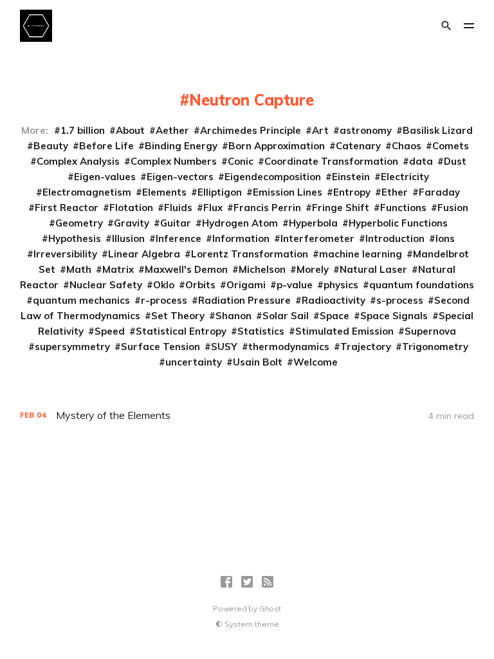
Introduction (395, 238)
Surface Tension (160, 346)
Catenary (358, 146)
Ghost (270, 608)
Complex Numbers (174, 161)
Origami (246, 285)
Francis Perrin (267, 207)
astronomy (366, 130)
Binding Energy (181, 146)
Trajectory (365, 346)
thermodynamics (288, 346)
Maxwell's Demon (186, 269)
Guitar (175, 223)
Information (241, 238)
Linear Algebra (144, 254)
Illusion (128, 238)
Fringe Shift (340, 207)
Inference (178, 238)
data (421, 161)
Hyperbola (313, 223)
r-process (164, 300)
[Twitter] (247, 581)
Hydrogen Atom (240, 223)
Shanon (233, 316)
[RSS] (267, 581)
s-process (399, 300)
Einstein (351, 177)
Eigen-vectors (180, 177)
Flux (213, 207)
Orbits (200, 285)
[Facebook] (226, 581)
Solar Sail (285, 316)
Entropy (351, 192)
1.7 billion (82, 130)
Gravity (131, 223)
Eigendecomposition (272, 177)
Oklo (163, 285)
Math (78, 269)
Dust (455, 161)
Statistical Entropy (181, 331)
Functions (403, 207)
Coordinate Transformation (331, 161)
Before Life (106, 146)
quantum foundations (421, 285)
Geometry (79, 223)
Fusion (452, 207)
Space (334, 316)
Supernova (430, 331)
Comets (450, 146)
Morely (313, 269)
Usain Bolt (257, 362)
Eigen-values (105, 177)
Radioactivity (333, 300)
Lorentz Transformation (249, 254)
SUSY (224, 346)
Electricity (405, 177)
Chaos (406, 146)
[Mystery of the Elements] (247, 415)
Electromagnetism (86, 192)
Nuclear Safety (105, 285)
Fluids (178, 207)
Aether (172, 130)
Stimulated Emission (344, 331)
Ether (394, 192)
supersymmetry (72, 346)
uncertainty (193, 362)
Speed (110, 331)
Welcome (315, 362)
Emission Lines (287, 192)
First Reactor (66, 207)
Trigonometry (435, 346)
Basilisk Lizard (438, 130)
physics (341, 285)
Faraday (439, 192)
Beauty (50, 146)
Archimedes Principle (250, 130)
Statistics (260, 331)
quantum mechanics (81, 300)
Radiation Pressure (244, 300)
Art (320, 130)
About (130, 130)
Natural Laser (373, 269)
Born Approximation (276, 146)
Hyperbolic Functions (398, 223)
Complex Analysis (78, 161)
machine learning (360, 254)
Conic (240, 161)
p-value (295, 285)
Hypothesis (74, 238)
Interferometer (317, 238)
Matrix (118, 269)
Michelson (262, 269)
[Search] (446, 25)
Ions (445, 238)
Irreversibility (65, 254)
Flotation (131, 207)
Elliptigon (219, 192)
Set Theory (178, 316)
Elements (164, 192)
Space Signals (394, 316)
